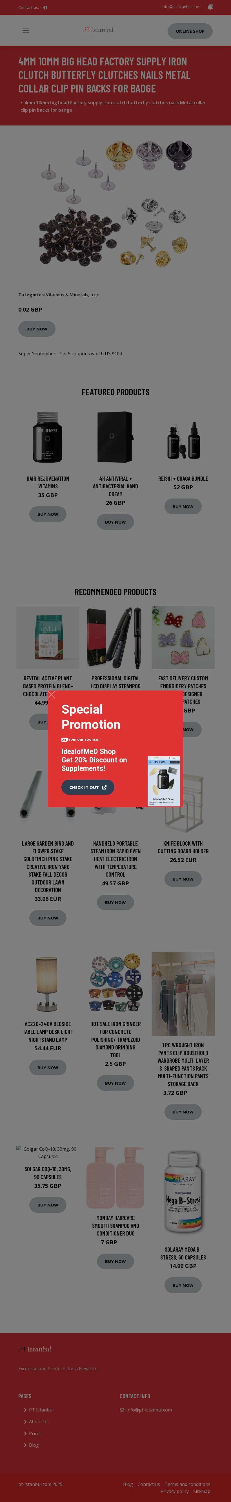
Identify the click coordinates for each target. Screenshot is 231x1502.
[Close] (51, 694)
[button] (87, 787)
